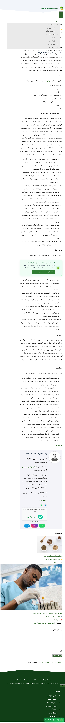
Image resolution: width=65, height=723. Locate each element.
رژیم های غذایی (50, 31)
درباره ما (49, 679)
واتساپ (42, 525)
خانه (61, 662)
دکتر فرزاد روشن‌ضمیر (29, 467)
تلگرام (27, 525)
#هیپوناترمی (37, 623)
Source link (59, 445)
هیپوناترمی (48, 81)
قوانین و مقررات (32, 679)
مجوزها (15, 679)
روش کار (44, 679)
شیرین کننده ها (50, 34)
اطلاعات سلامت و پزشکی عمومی (49, 662)
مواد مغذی (52, 47)
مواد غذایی (51, 44)
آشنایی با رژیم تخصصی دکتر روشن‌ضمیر (43, 272)
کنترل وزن (52, 41)
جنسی (58, 359)
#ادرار (54, 623)
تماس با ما (39, 679)
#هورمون (44, 623)
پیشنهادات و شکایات (22, 679)
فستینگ (52, 38)
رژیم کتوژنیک (51, 24)
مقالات (56, 21)
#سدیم (50, 623)
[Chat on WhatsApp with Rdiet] (41, 504)
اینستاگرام (34, 525)
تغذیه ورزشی (51, 28)
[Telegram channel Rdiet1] (45, 504)
